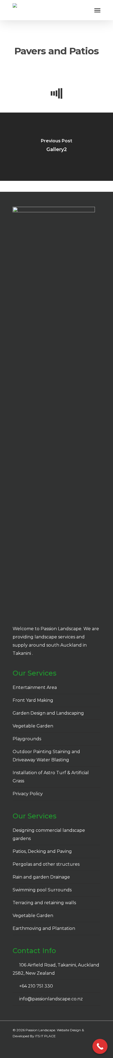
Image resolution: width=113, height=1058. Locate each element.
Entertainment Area (35, 687)
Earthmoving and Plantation (44, 928)
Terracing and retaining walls (44, 902)
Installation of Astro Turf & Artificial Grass (51, 776)
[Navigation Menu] (97, 10)
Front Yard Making (33, 700)
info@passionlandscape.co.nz (50, 998)
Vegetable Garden (33, 726)
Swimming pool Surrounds (42, 889)
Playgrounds (27, 738)
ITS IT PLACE (45, 1036)
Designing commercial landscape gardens (49, 834)
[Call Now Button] (100, 1046)
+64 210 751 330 (35, 986)
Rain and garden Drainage (41, 877)
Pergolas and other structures (46, 864)
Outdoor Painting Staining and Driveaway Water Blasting (46, 755)
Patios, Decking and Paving (42, 851)
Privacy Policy (28, 793)
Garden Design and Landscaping (48, 713)
